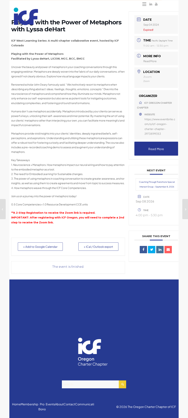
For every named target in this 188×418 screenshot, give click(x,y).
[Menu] (144, 4)
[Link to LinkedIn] (150, 4)
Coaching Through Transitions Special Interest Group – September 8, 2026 (157, 184)
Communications (87, 404)
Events (50, 404)
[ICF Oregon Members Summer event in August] (3, 209)
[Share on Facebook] (143, 249)
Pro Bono (42, 406)
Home (16, 404)
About (59, 404)
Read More (150, 61)
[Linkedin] (160, 249)
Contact (69, 404)
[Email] (168, 249)
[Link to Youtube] (156, 4)
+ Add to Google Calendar (40, 246)
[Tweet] (151, 249)
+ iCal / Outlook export (98, 246)
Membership (29, 404)
